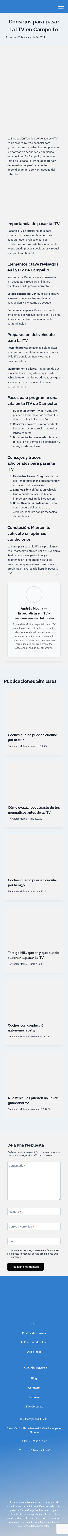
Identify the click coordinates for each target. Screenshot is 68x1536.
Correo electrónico (21, 1226)
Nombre (15, 1211)
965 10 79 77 (40, 1441)
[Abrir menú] (61, 6)
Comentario (17, 1165)
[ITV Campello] (17, 6)
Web (11, 1241)
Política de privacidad (34, 1342)
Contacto (34, 1387)
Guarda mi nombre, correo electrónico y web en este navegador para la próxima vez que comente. (35, 1254)
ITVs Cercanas (34, 1406)
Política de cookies (34, 1333)
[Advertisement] (34, 101)
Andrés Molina (17, 37)
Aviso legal (34, 1351)
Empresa (34, 1397)
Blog (34, 1378)
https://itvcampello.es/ (37, 1450)
